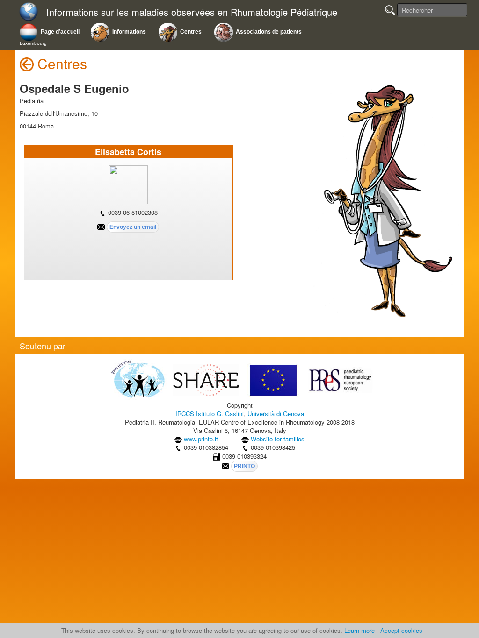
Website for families (278, 438)
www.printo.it (201, 438)
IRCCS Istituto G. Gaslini (209, 413)
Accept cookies (401, 630)
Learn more (359, 630)
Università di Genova (275, 413)
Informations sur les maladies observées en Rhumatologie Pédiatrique (191, 12)
